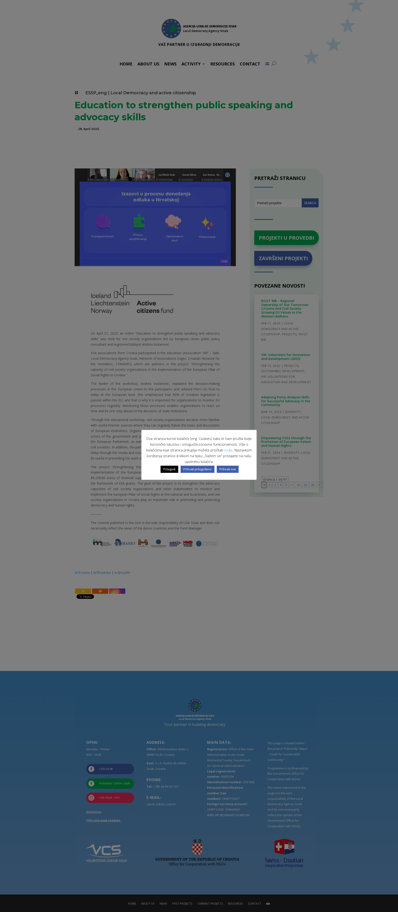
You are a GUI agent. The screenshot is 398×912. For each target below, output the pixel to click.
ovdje (228, 450)
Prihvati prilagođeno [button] (197, 469)
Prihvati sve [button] (227, 469)
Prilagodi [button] (169, 469)
